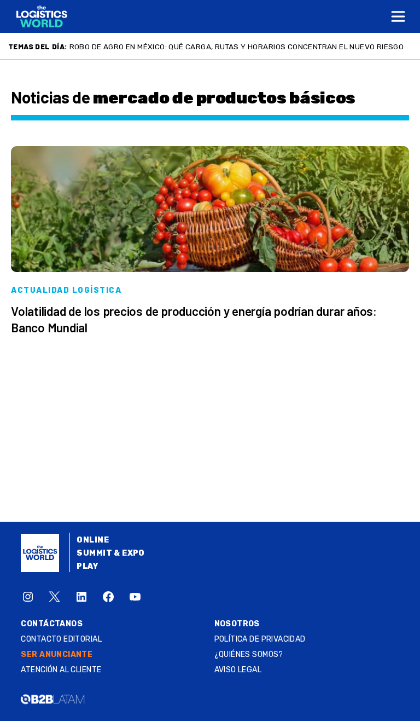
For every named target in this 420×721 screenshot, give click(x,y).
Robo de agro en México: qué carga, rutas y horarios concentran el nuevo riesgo (236, 46)
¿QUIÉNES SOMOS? (248, 654)
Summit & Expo (110, 553)
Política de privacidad (260, 639)
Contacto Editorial (61, 639)
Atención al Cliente (61, 669)
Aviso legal (238, 669)
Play (87, 566)
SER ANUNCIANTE (56, 654)
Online (93, 540)
